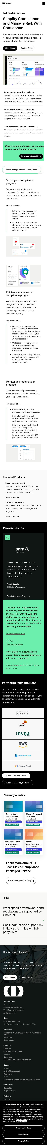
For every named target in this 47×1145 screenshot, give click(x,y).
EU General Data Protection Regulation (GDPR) (22, 1079)
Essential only (23, 1135)
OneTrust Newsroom (12, 1021)
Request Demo (9, 1091)
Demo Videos (9, 1040)
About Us (7, 1049)
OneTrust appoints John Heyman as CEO (20, 1024)
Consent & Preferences (13, 1007)
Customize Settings (23, 1128)
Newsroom (8, 1057)
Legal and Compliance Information (17, 1060)
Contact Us (8, 1088)
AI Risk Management (12, 1071)
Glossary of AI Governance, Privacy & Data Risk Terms (22, 1033)
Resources (8, 1037)
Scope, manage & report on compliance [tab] (21, 170)
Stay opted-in (23, 1141)
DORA (6, 1077)
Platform (7, 1099)
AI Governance (9, 1013)
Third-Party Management (13, 1010)
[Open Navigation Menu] (43, 3)
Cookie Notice (21, 1122)
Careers (7, 1054)
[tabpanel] (23, 321)
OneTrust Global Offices (13, 1051)
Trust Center (8, 1004)
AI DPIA (7, 1068)
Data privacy (8, 1074)
